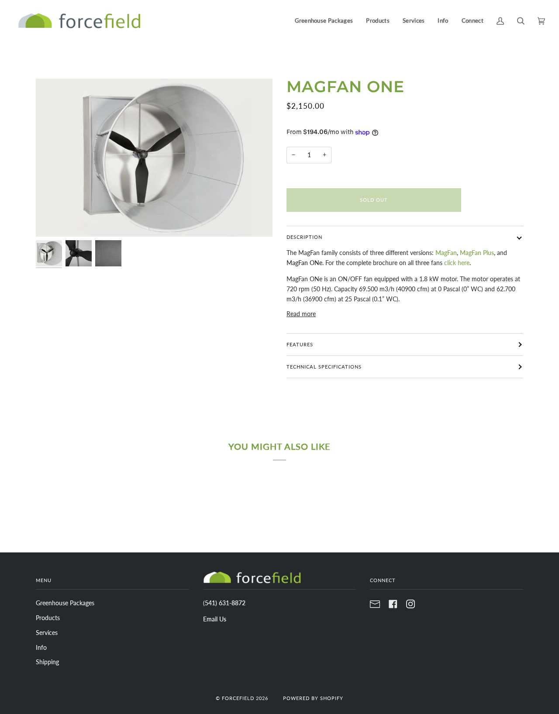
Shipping (47, 662)
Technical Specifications (324, 366)
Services (47, 632)
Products (48, 617)
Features (299, 344)
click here (456, 262)
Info (41, 647)
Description (304, 237)
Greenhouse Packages (65, 603)
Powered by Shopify (313, 698)
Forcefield (238, 698)
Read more (301, 313)
